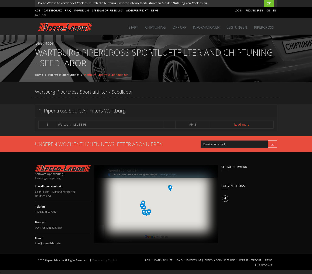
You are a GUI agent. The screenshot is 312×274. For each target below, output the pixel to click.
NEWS (154, 10)
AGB (37, 10)
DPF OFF (179, 27)
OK (269, 3)
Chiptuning (155, 27)
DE (268, 10)
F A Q (68, 10)
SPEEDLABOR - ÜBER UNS (107, 10)
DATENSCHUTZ (53, 10)
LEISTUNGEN (237, 27)
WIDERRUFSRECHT (137, 10)
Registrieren (254, 10)
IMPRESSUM (81, 10)
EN (274, 10)
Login (238, 10)
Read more (241, 124)
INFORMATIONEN (206, 27)
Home (39, 75)
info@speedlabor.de (47, 243)
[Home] (65, 27)
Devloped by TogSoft (105, 260)
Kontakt (40, 15)
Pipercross (264, 27)
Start (133, 27)
